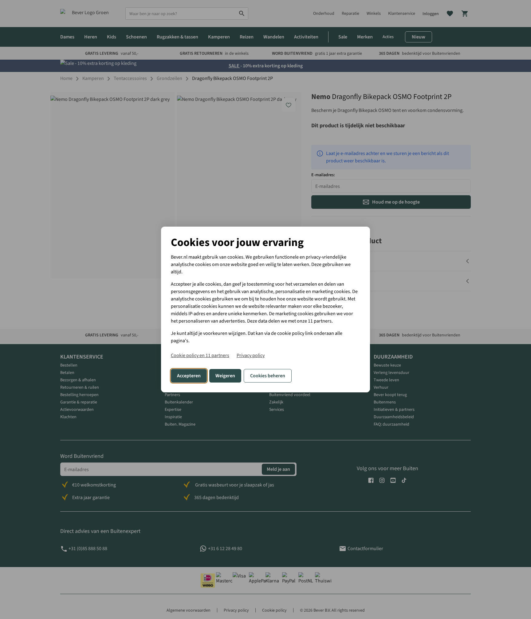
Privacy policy (251, 355)
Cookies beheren (267, 375)
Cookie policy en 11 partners (200, 355)
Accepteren (189, 375)
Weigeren (225, 375)
